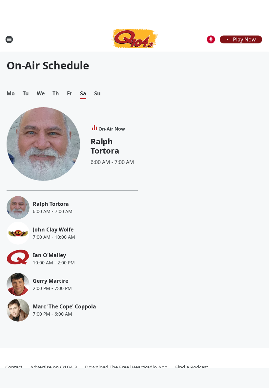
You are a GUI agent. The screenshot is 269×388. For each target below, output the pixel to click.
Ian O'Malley (49, 255)
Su (97, 93)
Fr (69, 93)
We (41, 93)
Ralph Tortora (105, 146)
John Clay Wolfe (53, 229)
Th (55, 93)
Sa (83, 93)
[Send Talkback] (211, 39)
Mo (11, 93)
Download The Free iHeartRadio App (126, 367)
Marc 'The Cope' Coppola (64, 306)
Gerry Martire (50, 280)
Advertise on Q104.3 (53, 367)
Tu (26, 93)
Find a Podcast (191, 367)
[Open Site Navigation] (9, 39)
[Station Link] (134, 39)
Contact (13, 367)
